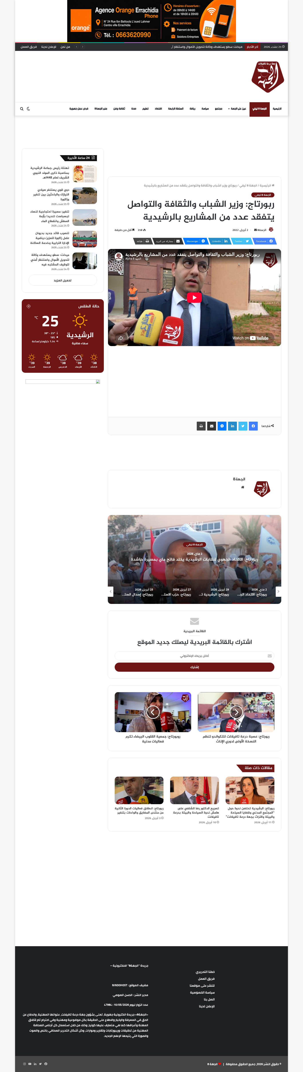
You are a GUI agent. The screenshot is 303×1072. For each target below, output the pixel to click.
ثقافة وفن (119, 108)
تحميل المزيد (62, 280)
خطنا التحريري (205, 972)
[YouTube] (29, 1064)
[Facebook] (253, 426)
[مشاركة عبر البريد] (211, 426)
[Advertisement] (106, 65)
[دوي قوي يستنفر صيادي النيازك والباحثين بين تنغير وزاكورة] (85, 195)
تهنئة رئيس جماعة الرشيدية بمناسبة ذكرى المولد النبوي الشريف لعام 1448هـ (49, 173)
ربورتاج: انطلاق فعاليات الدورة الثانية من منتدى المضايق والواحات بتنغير (139, 810)
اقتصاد (158, 108)
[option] (194, 559)
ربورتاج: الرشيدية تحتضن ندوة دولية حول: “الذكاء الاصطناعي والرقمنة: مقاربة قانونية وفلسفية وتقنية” (194, 559)
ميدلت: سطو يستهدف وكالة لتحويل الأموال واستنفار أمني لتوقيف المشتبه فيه (190, 46)
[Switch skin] (28, 109)
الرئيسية (277, 108)
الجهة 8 (212, 1064)
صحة (133, 108)
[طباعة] (201, 426)
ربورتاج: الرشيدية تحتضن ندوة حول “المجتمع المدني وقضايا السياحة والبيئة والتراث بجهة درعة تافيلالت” (250, 813)
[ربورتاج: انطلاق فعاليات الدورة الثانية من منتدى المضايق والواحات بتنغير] (139, 790)
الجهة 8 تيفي (260, 108)
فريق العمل (29, 46)
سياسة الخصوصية (202, 992)
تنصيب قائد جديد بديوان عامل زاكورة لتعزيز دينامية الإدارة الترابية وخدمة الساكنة (49, 238)
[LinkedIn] (232, 426)
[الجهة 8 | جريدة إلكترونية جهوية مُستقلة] (268, 76)
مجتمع (218, 108)
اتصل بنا (209, 999)
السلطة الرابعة (175, 108)
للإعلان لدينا (48, 46)
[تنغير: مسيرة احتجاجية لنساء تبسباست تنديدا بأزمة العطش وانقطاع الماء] (85, 217)
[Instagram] (24, 1064)
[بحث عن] (21, 109)
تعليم (145, 108)
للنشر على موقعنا (202, 985)
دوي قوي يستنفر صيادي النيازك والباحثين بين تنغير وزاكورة (51, 194)
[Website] (242, 487)
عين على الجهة (238, 108)
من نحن (65, 46)
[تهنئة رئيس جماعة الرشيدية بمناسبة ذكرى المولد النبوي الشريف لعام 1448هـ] (85, 174)
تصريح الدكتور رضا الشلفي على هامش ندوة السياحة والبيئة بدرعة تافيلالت (196, 813)
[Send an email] (255, 229)
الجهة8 (262, 229)
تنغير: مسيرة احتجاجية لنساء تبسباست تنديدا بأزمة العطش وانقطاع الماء (49, 216)
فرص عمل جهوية (78, 108)
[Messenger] (222, 426)
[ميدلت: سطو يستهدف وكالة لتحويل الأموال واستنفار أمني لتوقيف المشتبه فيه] (85, 260)
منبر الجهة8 (100, 108)
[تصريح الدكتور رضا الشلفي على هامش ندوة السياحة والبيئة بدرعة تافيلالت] (194, 790)
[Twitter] (242, 426)
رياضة (192, 108)
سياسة (205, 108)
